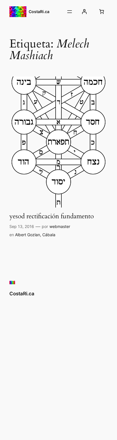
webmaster (59, 226)
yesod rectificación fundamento (51, 216)
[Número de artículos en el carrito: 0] (102, 12)
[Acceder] (84, 12)
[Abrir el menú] (69, 11)
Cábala (48, 234)
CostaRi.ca (39, 11)
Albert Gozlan (27, 234)
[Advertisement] (58, 366)
